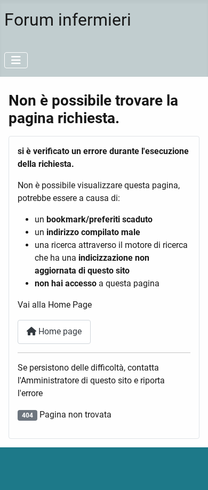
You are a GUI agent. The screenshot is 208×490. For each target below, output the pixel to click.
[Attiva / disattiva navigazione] (16, 60)
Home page (59, 331)
